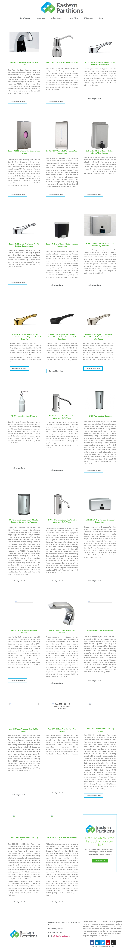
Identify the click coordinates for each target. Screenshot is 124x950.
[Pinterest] (108, 942)
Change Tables (73, 18)
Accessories (41, 18)
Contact (101, 18)
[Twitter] (102, 942)
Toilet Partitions (25, 18)
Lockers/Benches (56, 18)
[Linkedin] (97, 942)
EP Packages (88, 18)
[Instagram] (113, 942)
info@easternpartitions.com (62, 936)
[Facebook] (92, 942)
